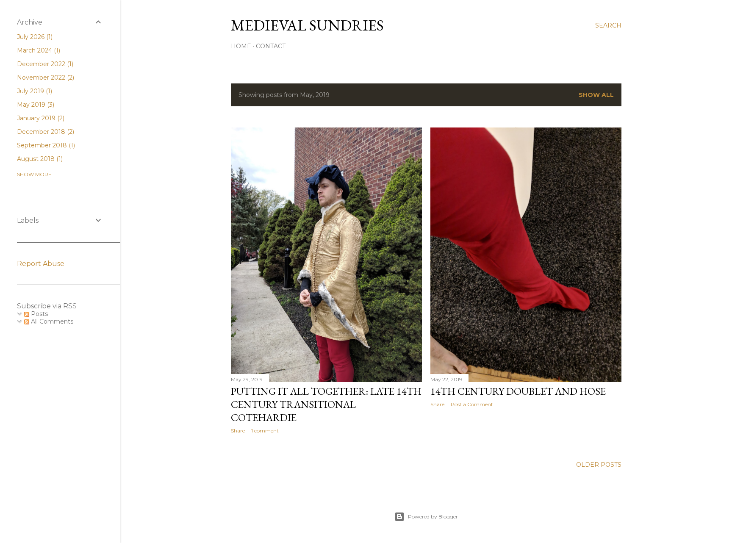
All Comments (51, 321)
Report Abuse (40, 264)
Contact (271, 46)
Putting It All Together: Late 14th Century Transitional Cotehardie (326, 404)
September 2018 (45, 145)
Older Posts (598, 464)
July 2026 (34, 37)
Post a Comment (472, 404)
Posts (38, 314)
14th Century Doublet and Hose (518, 391)
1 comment (265, 430)
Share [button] (238, 430)
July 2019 (33, 91)
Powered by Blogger (433, 516)
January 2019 (40, 118)
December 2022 (44, 64)
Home (241, 46)
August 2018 (39, 159)
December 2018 (44, 132)
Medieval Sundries (307, 25)
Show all (596, 95)
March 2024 (37, 50)
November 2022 (44, 77)
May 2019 (35, 104)
